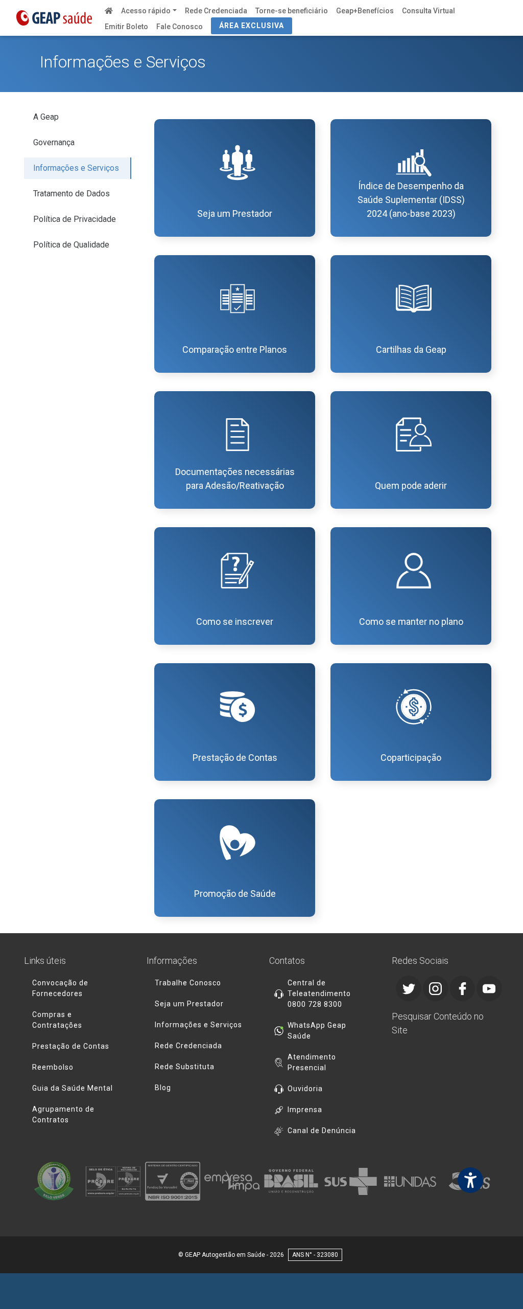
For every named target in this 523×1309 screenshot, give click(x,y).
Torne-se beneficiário (291, 11)
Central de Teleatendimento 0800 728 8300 (319, 993)
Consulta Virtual (428, 11)
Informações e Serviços (76, 168)
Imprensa (305, 1109)
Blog (163, 1088)
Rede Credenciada (216, 11)
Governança (54, 142)
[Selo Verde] (53, 1181)
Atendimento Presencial (312, 1062)
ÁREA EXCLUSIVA (251, 25)
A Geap (46, 117)
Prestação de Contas (70, 1046)
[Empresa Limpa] (231, 1181)
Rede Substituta (185, 1067)
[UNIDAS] (410, 1181)
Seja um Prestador (189, 1004)
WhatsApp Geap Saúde (317, 1030)
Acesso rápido (146, 11)
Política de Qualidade (71, 245)
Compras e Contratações (57, 1019)
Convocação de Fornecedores (60, 988)
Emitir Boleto (126, 26)
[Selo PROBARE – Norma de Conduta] (112, 1181)
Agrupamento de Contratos (63, 1114)
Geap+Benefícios (365, 11)
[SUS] (350, 1181)
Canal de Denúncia (322, 1130)
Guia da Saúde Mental (72, 1088)
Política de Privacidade (74, 219)
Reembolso (53, 1067)
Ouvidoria (305, 1089)
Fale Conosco (179, 26)
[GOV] (291, 1181)
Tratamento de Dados (71, 193)
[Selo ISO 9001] (172, 1181)
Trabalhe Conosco (188, 983)
